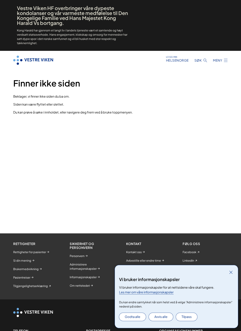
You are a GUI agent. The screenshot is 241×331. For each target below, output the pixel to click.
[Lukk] (231, 272)
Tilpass (187, 317)
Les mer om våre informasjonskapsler (146, 292)
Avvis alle (160, 317)
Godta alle (132, 317)
